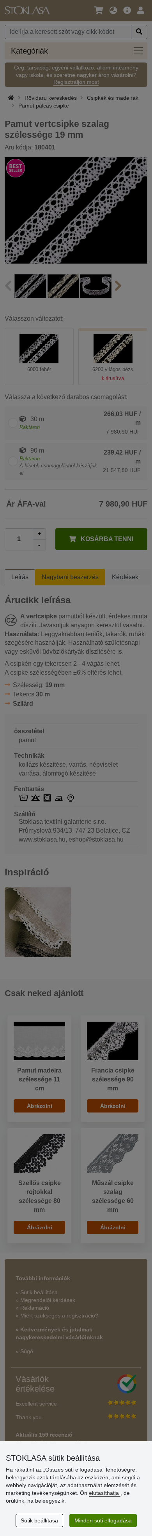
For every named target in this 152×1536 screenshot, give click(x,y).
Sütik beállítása (39, 1520)
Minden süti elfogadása (103, 1520)
